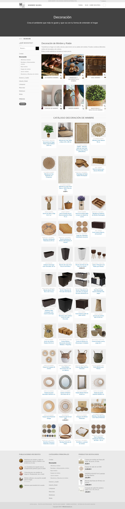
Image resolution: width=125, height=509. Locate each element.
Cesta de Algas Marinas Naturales (82, 367)
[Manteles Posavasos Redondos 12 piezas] (48, 431)
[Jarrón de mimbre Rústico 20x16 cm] (48, 330)
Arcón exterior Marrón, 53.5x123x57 (98, 233)
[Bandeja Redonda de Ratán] (65, 431)
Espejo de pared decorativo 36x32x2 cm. (48, 393)
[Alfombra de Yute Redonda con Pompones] (48, 163)
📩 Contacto (103, 1)
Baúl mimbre (24, 66)
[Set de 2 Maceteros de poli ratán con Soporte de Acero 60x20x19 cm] (81, 279)
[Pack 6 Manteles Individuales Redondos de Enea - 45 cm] (98, 429)
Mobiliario (22, 91)
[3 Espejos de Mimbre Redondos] (81, 406)
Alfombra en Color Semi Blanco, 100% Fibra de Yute (65, 188)
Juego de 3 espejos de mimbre (49, 367)
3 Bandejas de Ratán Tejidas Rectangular (82, 174)
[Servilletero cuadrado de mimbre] (81, 431)
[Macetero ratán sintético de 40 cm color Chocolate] (65, 305)
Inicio (20, 38)
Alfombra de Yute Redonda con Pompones (48, 175)
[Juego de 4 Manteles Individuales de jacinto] (81, 226)
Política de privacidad (45, 504)
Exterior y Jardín (24, 78)
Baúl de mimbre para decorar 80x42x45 (98, 169)
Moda (21, 94)
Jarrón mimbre (25, 71)
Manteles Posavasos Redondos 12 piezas (48, 442)
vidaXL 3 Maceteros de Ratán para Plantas (98, 265)
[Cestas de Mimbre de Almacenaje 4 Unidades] (81, 330)
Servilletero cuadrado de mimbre (82, 442)
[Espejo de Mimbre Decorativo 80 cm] (65, 382)
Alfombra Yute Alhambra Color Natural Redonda (98, 416)
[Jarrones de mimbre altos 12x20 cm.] (98, 305)
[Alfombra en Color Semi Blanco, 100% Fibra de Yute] (65, 170)
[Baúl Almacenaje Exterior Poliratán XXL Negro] (98, 279)
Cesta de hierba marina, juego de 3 (98, 342)
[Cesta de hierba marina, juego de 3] (98, 330)
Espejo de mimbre (26, 69)
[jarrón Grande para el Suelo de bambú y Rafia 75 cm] (65, 203)
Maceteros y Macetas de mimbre (29, 74)
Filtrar (22, 104)
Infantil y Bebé (23, 81)
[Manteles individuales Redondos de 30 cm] (48, 228)
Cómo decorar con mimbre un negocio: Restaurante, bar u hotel (34, 473)
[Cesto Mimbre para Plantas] (98, 356)
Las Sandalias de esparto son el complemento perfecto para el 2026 (34, 467)
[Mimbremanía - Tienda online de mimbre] (22, 5)
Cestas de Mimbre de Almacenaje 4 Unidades (82, 342)
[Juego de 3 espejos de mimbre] (48, 356)
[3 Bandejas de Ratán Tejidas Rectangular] (81, 163)
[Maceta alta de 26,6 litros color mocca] (48, 279)
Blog (86, 5)
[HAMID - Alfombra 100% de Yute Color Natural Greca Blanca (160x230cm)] (81, 133)
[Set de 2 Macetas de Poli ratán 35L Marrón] (65, 279)
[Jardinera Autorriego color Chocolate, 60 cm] (48, 254)
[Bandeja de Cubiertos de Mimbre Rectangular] (98, 203)
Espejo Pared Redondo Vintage (49, 417)
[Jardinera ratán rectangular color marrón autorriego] (48, 302)
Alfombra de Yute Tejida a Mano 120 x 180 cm (65, 141)
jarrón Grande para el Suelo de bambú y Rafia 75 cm (65, 215)
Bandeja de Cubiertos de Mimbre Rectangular (98, 214)
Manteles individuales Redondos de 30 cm (49, 239)
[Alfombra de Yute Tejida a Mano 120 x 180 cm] (65, 129)
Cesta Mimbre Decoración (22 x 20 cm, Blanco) (65, 368)
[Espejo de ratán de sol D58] (65, 406)
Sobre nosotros (94, 5)
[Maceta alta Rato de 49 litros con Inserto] (81, 254)
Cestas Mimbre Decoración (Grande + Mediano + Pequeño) (65, 343)
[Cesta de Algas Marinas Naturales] (81, 356)
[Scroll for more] (62, 32)
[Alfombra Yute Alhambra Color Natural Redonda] (98, 406)
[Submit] (37, 48)
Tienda (80, 5)
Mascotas (22, 87)
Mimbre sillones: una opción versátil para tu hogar (35, 478)
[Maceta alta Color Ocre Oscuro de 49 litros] (65, 254)
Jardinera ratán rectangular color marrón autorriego (49, 312)
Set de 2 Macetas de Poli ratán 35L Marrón (65, 290)
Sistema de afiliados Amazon (86, 504)
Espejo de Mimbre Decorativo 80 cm (65, 393)
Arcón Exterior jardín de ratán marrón (82, 314)
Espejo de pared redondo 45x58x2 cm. (98, 393)
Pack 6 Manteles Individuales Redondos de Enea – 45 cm (98, 438)
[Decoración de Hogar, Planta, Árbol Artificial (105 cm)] (48, 130)
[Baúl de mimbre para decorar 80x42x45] (98, 161)
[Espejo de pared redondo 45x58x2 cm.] (98, 382)
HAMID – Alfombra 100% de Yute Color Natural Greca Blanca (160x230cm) (82, 149)
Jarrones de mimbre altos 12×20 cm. (98, 316)
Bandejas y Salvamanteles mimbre (28, 63)
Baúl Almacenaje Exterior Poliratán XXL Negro (98, 291)
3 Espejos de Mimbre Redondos (82, 417)
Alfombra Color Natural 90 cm (98, 141)
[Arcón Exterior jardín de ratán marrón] (81, 304)
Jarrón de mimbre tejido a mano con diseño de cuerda (82, 215)
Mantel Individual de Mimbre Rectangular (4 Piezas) (65, 240)
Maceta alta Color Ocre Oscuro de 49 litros (65, 265)
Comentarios (27, 481)
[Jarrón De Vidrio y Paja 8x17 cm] (48, 203)
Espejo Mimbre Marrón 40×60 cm (82, 393)
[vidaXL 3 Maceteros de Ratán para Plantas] (98, 254)
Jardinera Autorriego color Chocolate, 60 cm (49, 265)
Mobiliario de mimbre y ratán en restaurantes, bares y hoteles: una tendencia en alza (34, 461)
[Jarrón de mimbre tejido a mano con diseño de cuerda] (81, 203)
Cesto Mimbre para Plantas (98, 367)
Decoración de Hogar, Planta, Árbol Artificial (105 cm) (49, 143)
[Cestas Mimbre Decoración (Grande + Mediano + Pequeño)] (65, 330)
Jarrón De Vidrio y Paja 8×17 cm (49, 214)
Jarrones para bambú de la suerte (34, 485)
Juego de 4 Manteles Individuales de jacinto (82, 236)
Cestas (21, 53)
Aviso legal (33, 504)
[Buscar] (104, 5)
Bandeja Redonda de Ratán (65, 442)
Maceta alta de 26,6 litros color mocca (49, 290)
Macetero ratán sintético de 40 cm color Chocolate (65, 317)
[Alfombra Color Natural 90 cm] (98, 129)
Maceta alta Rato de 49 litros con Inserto (82, 265)
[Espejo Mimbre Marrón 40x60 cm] (81, 382)
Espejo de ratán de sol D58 (65, 417)
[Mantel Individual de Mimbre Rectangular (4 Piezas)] (65, 228)
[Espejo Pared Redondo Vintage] (48, 406)
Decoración (23, 57)
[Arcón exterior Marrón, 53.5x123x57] (98, 225)
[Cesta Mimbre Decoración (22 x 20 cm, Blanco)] (65, 356)
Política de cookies (59, 504)
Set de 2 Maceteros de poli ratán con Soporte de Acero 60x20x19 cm (82, 291)
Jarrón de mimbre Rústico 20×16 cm (49, 342)
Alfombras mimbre (26, 59)
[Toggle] (38, 54)
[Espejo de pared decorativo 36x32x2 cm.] (48, 382)
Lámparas (22, 84)
